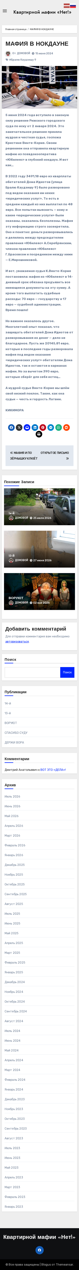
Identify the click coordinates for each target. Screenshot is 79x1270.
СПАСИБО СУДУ (16, 733)
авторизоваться (17, 641)
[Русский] (73, 5)
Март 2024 (12, 1070)
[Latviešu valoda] (67, 5)
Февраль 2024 (15, 1079)
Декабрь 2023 (15, 1099)
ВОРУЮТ (16, 598)
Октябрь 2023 (15, 1119)
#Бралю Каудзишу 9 (22, 59)
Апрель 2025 (14, 943)
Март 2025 (12, 953)
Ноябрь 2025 (14, 874)
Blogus (46, 1264)
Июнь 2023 (12, 1158)
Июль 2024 (12, 1031)
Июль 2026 (12, 796)
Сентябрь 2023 (16, 1128)
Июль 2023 (12, 1148)
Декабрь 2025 (15, 865)
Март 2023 (12, 1187)
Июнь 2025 (12, 923)
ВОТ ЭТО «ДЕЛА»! (53, 770)
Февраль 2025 (15, 962)
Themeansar (64, 1264)
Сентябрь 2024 (16, 1011)
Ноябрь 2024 (14, 992)
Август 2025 (14, 904)
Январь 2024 (14, 1089)
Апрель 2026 (14, 826)
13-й (12, 556)
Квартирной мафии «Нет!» (42, 11)
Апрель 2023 (14, 1177)
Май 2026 (12, 816)
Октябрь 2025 (15, 884)
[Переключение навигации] (5, 11)
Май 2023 (12, 1167)
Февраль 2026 (15, 845)
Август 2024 (14, 1021)
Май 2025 (12, 933)
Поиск (11, 660)
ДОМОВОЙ (23, 53)
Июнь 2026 (13, 806)
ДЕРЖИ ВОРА (14, 742)
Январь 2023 (14, 1206)
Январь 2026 (14, 855)
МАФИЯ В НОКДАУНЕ (37, 44)
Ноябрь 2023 (14, 1109)
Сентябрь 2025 (16, 894)
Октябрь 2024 (15, 1001)
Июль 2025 (12, 913)
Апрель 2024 (14, 1060)
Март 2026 (12, 835)
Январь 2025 (14, 972)
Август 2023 (14, 1138)
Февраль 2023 (15, 1197)
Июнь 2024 (13, 1040)
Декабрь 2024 (15, 982)
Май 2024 (12, 1050)
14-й (12, 513)
